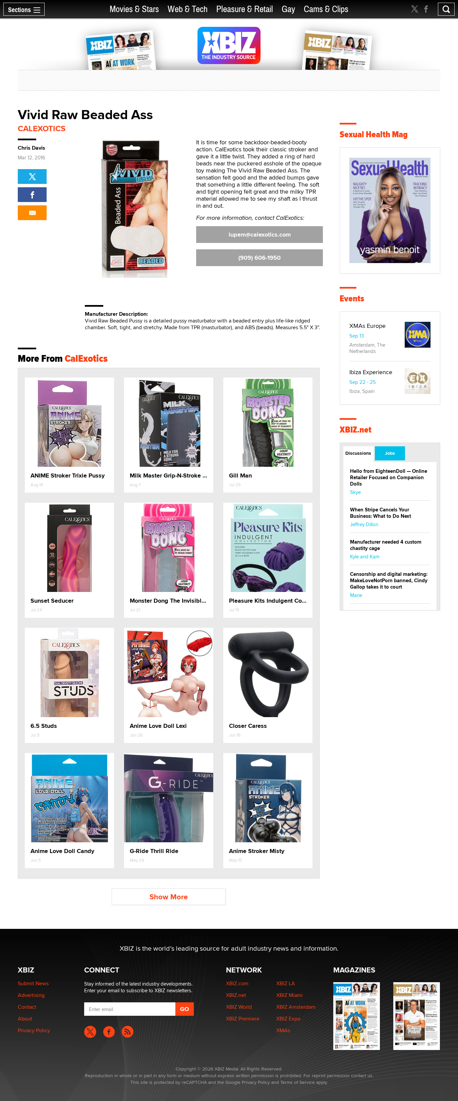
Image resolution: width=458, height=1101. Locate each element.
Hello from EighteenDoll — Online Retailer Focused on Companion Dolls (388, 477)
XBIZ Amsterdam (296, 1007)
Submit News (33, 983)
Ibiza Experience (370, 372)
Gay (288, 9)
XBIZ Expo (288, 1018)
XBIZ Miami (289, 995)
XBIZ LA (285, 983)
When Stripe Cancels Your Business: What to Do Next (380, 513)
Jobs (390, 453)
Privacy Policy (34, 1030)
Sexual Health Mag (374, 134)
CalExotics (41, 128)
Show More (169, 896)
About (25, 1018)
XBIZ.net (355, 429)
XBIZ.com (237, 983)
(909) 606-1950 (259, 257)
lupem (260, 234)
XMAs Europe (367, 325)
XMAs (283, 1030)
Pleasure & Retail (244, 9)
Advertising (31, 995)
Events (352, 298)
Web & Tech (188, 9)
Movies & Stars (134, 9)
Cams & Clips (326, 9)
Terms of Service (297, 1082)
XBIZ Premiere (243, 1018)
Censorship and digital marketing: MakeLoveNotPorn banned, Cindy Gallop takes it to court (388, 580)
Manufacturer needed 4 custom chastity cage (385, 545)
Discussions (358, 453)
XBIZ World (239, 1007)
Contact (27, 1007)
